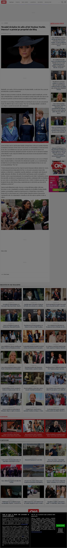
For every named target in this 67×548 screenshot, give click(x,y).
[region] (33, 530)
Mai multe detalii (24, 524)
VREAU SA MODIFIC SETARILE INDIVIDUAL (60, 530)
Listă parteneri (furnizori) (36, 531)
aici (23, 536)
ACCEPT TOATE (60, 525)
